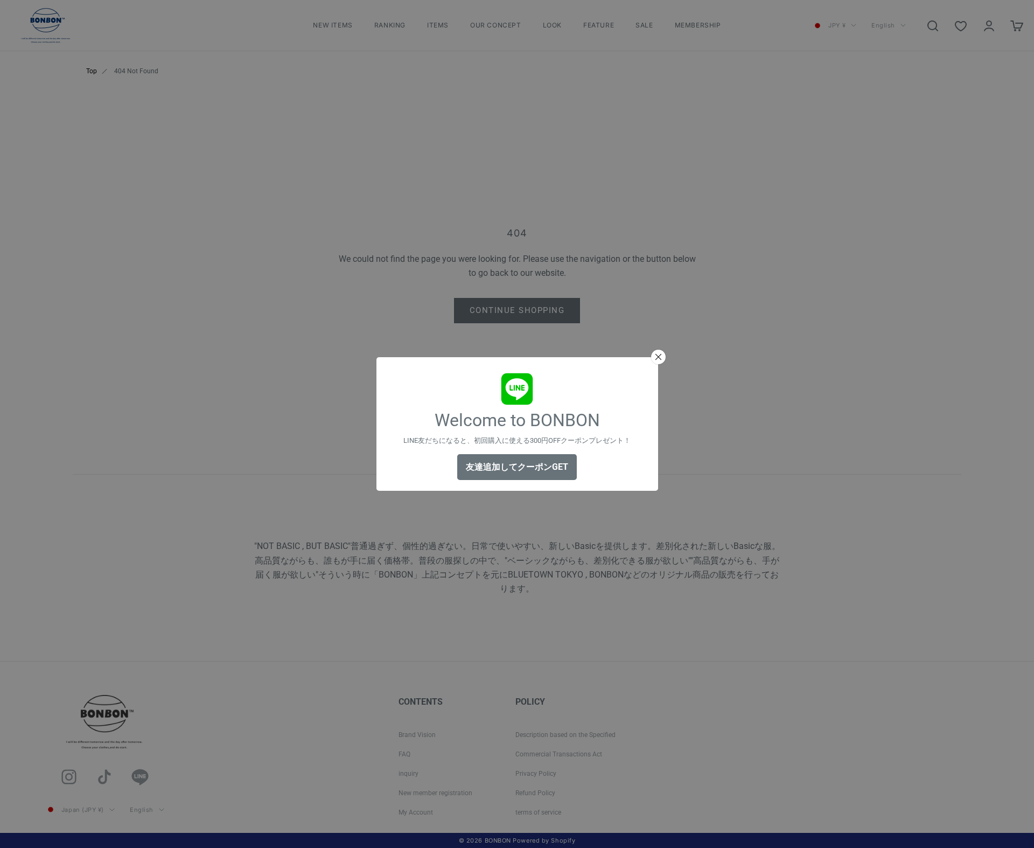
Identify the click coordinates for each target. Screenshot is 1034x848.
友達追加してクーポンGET (517, 467)
